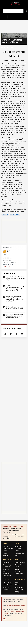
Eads (16, 555)
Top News (6, 546)
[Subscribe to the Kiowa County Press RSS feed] (16, 334)
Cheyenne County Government (6, 571)
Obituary (5, 214)
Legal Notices (7, 575)
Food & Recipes (7, 582)
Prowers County (19, 553)
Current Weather (20, 562)
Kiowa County (14, 214)
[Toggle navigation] (5, 17)
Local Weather (19, 573)
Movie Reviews (7, 585)
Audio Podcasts (7, 587)
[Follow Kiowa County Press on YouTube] (22, 334)
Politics (5, 553)
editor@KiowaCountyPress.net (16, 605)
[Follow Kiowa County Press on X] (5, 334)
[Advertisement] (14, 399)
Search (17, 582)
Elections (5, 555)
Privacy (17, 592)
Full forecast (6, 267)
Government (6, 562)
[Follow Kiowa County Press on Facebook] (11, 334)
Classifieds (6, 590)
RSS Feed (17, 585)
